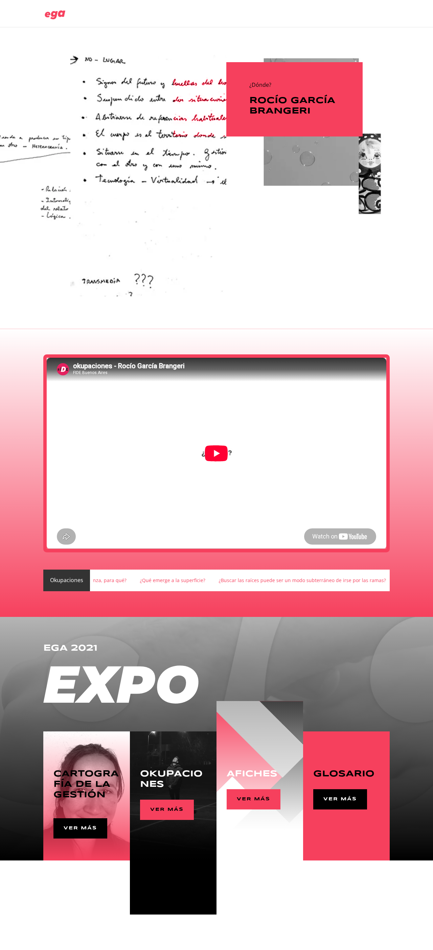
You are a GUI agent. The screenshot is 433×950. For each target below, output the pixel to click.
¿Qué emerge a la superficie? (110, 580)
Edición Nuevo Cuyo (223, 14)
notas (383, 14)
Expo (260, 14)
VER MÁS (80, 828)
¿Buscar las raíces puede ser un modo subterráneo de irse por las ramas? (240, 580)
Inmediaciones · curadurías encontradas (321, 14)
